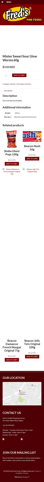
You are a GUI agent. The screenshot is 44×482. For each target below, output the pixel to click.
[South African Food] (22, 23)
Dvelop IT (26, 477)
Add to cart (19, 75)
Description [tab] (8, 91)
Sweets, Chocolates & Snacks (20, 84)
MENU (9, 2)
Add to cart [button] (11, 164)
